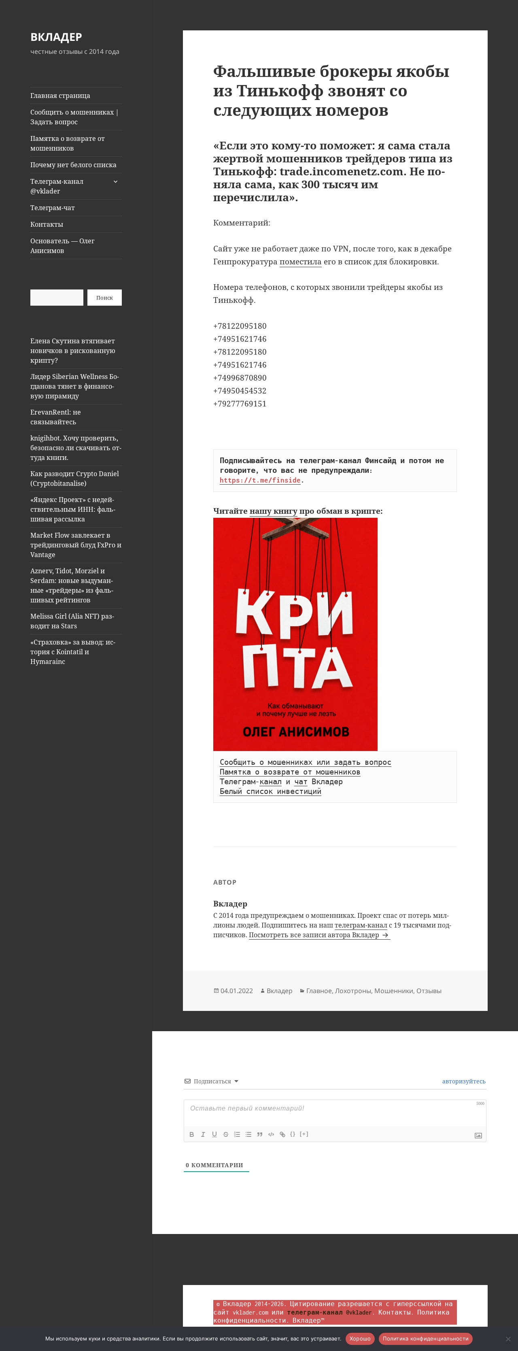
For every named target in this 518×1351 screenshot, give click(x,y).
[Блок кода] (271, 1134)
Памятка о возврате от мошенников (67, 143)
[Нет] (508, 1339)
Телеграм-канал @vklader (56, 186)
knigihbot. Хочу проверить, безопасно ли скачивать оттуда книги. (75, 448)
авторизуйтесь (463, 1081)
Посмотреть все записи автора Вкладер (315, 934)
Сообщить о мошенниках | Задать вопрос (74, 117)
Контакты (46, 224)
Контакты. (396, 1312)
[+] (304, 1134)
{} (293, 1134)
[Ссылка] (282, 1134)
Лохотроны (353, 990)
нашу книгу (273, 511)
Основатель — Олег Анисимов (62, 245)
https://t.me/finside (260, 480)
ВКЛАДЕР (56, 36)
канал (270, 782)
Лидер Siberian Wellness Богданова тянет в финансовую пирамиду (74, 386)
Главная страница (60, 95)
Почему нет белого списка (73, 164)
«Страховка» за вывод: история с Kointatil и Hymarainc (72, 652)
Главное (319, 990)
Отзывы (429, 990)
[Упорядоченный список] (237, 1134)
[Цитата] (259, 1134)
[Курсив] (203, 1134)
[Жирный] (191, 1134)
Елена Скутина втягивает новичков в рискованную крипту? (72, 350)
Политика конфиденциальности (426, 1338)
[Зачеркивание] (225, 1134)
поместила (301, 261)
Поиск (104, 297)
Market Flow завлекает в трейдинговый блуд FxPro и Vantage (75, 545)
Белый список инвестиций (270, 791)
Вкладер (280, 990)
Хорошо (360, 1338)
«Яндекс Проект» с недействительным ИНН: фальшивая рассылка (72, 509)
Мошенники (393, 990)
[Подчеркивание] (214, 1134)
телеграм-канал (361, 925)
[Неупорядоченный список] (248, 1134)
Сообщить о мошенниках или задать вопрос (305, 762)
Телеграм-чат (52, 207)
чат (301, 782)
